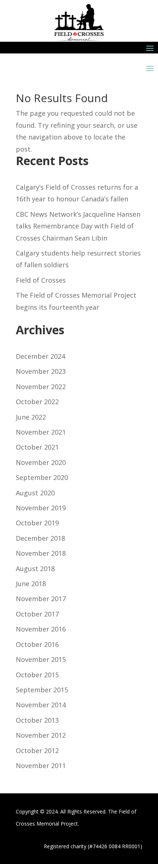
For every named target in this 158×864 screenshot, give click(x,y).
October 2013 (37, 720)
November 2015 (41, 659)
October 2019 (37, 522)
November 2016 (41, 629)
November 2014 (41, 704)
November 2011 (41, 765)
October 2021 (37, 447)
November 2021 (41, 432)
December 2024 (40, 356)
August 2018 (35, 568)
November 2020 (41, 462)
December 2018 (40, 538)
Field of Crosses (41, 280)
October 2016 (37, 644)
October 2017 (37, 614)
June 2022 (31, 417)
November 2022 (41, 386)
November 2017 (41, 598)
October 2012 (37, 750)
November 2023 (41, 371)
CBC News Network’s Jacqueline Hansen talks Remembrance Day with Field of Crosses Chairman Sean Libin (78, 226)
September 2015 (42, 689)
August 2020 (35, 492)
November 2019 (41, 507)
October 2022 (37, 401)
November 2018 (41, 553)
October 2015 (37, 674)
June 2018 (31, 583)
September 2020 (42, 477)
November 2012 (41, 735)
